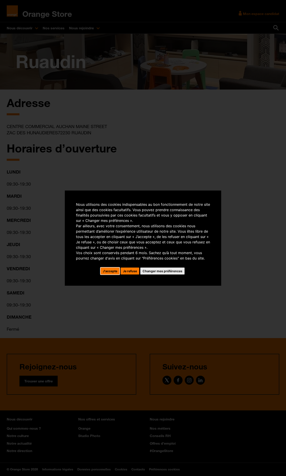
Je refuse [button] (130, 271)
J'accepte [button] (110, 271)
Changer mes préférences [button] (162, 271)
